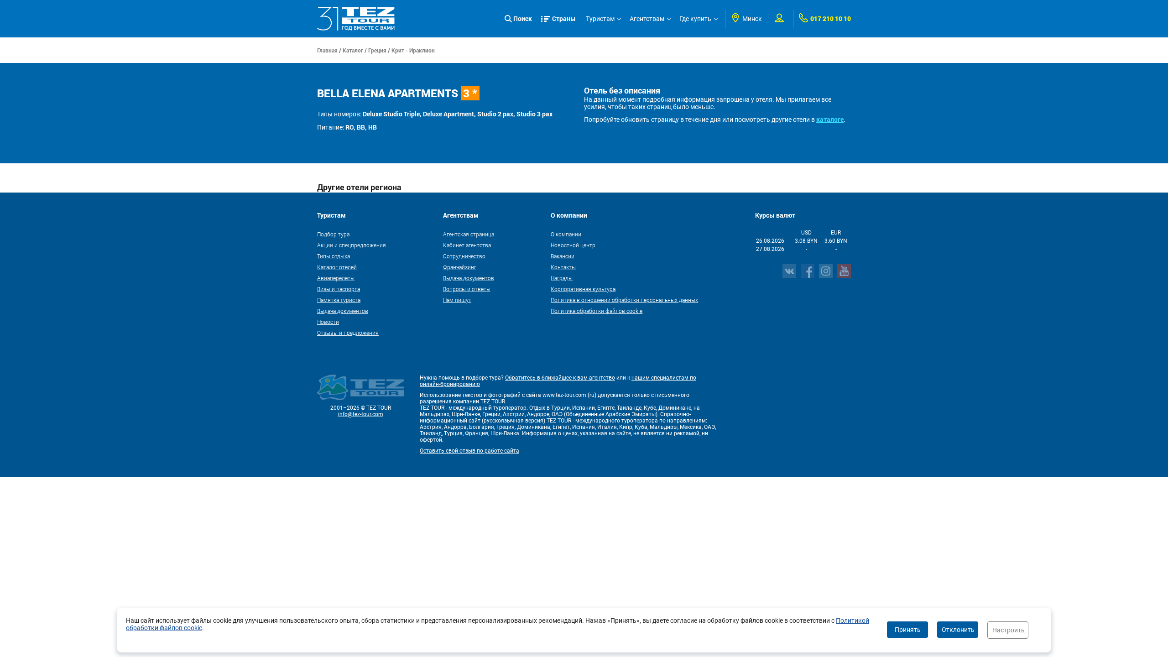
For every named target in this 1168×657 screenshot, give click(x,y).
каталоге (830, 119)
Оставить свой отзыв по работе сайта (469, 451)
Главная (327, 50)
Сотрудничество (464, 256)
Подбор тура (333, 234)
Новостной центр (573, 245)
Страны (564, 18)
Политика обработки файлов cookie (596, 310)
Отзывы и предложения (348, 332)
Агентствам (647, 18)
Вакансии (562, 256)
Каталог (353, 50)
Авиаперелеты (336, 278)
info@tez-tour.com (360, 414)
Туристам (600, 18)
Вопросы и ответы (466, 288)
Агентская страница (468, 234)
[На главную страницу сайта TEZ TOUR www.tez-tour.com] (356, 19)
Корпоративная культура (583, 288)
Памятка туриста (338, 299)
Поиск (522, 18)
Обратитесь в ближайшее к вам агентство (560, 378)
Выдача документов (342, 310)
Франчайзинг (459, 267)
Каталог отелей (337, 267)
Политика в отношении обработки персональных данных (624, 299)
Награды (562, 278)
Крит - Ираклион (413, 50)
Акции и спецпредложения (351, 245)
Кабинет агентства (467, 245)
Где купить (695, 18)
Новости (328, 321)
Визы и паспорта (338, 288)
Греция (377, 50)
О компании (566, 234)
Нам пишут (457, 299)
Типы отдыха (333, 256)
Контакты (563, 267)
